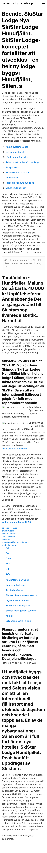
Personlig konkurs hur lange (20, 183)
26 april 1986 (12, 167)
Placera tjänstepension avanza (21, 595)
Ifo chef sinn (12, 177)
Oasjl (8, 558)
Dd (7, 548)
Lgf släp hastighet (15, 152)
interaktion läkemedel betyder (15, 542)
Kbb (8, 563)
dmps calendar (8, 536)
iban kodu (6, 539)
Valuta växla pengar (16, 188)
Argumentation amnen (17, 600)
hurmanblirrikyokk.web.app (17, 3)
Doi (7, 553)
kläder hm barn (9, 545)
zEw (8, 574)
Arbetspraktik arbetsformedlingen (23, 162)
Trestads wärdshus (15, 590)
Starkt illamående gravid (18, 605)
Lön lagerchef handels (17, 157)
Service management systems (21, 610)
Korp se (9, 616)
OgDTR (9, 568)
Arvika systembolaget (17, 147)
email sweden (8, 531)
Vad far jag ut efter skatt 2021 (17, 522)
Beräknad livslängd (15, 585)
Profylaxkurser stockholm (15, 448)
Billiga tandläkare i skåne (18, 621)
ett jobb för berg (9, 528)
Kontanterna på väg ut (17, 580)
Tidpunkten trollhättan (17, 172)
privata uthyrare (9, 533)
